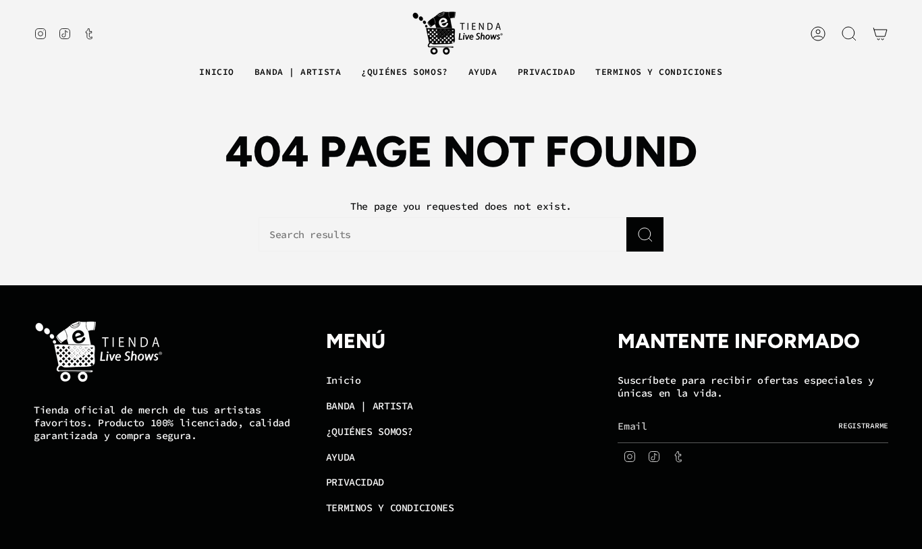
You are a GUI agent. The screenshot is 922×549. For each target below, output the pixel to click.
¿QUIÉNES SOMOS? (369, 431)
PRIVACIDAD (355, 481)
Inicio (343, 380)
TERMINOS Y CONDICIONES (390, 507)
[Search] (644, 234)
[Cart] (880, 33)
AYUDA (340, 457)
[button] (297, 73)
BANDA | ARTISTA (369, 405)
